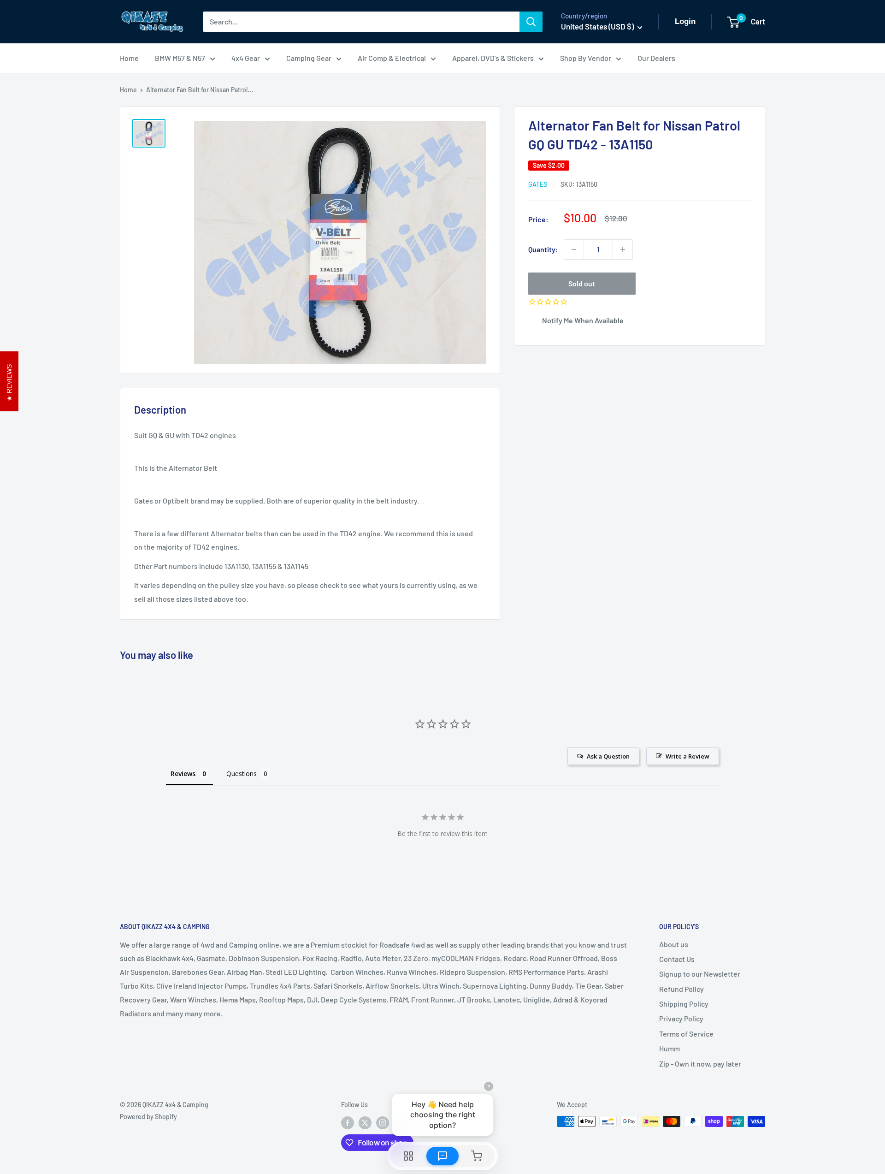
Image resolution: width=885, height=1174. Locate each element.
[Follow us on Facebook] (347, 1122)
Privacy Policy (681, 1018)
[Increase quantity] (622, 249)
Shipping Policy (683, 1003)
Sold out (581, 283)
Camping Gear (308, 57)
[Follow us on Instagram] (382, 1122)
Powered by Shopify (148, 1117)
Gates (537, 184)
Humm (669, 1048)
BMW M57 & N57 (180, 57)
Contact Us (677, 959)
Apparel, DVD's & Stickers (493, 57)
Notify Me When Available (583, 320)
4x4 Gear (245, 57)
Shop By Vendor (585, 57)
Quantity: (543, 249)
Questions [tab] (241, 773)
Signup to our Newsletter (699, 973)
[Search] (531, 22)
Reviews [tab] (183, 773)
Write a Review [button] (687, 756)
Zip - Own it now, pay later (700, 1063)
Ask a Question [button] (608, 756)
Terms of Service (686, 1033)
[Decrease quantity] (574, 249)
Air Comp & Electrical (392, 57)
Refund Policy (681, 988)
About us (673, 944)
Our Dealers (656, 57)
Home (129, 57)
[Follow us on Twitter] (365, 1122)
